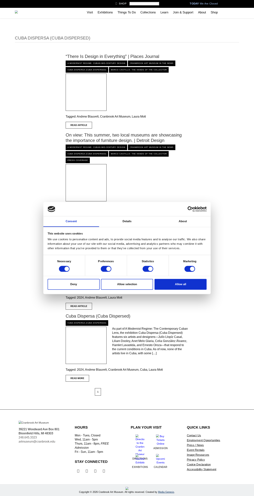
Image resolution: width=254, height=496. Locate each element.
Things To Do (127, 12)
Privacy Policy (196, 459)
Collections (148, 12)
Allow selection (127, 284)
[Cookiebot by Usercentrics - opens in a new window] (190, 209)
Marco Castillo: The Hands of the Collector (139, 70)
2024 (80, 297)
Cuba (143, 369)
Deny (73, 284)
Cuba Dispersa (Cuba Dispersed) (86, 70)
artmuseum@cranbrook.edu (37, 441)
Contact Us (194, 435)
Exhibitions (105, 12)
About (202, 12)
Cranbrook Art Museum (115, 116)
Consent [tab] (71, 221)
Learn (164, 12)
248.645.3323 (28, 437)
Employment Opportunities (203, 440)
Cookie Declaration (199, 464)
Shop (120, 3)
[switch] (106, 269)
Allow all (180, 284)
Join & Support (183, 12)
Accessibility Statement (201, 469)
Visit (90, 12)
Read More (77, 378)
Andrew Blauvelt (88, 116)
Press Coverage (77, 160)
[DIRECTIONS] (140, 443)
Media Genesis (166, 492)
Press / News (195, 445)
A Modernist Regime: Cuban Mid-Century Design (96, 63)
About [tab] (183, 221)
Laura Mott (139, 116)
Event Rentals (196, 449)
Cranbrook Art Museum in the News (151, 63)
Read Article (78, 125)
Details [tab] (127, 221)
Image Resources (198, 454)
